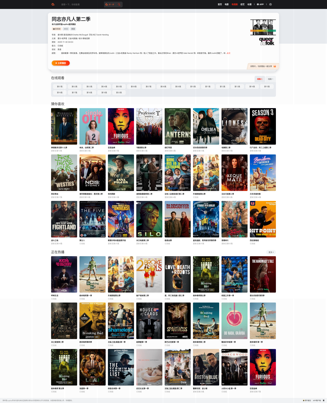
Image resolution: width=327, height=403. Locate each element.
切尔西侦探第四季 (200, 147)
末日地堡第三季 (142, 240)
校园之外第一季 (227, 295)
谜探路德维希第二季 (144, 194)
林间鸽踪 (111, 194)
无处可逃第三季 (227, 194)
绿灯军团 (168, 147)
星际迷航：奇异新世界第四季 (204, 240)
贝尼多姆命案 (255, 194)
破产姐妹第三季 (142, 295)
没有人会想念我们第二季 (174, 194)
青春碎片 (225, 240)
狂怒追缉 (111, 147)
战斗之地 (54, 240)
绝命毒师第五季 (199, 295)
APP (262, 4)
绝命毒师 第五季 (57, 388)
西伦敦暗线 (254, 240)
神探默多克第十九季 (59, 147)
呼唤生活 (54, 295)
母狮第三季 (225, 147)
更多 (270, 252)
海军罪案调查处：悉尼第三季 (91, 194)
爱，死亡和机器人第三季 (174, 295)
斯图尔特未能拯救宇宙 (117, 240)
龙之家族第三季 (57, 342)
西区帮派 (54, 194)
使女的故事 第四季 (257, 295)
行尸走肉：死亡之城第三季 (260, 147)
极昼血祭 (168, 240)
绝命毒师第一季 (85, 295)
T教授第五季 (141, 147)
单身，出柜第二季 (86, 147)
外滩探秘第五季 (199, 194)
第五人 (82, 240)
